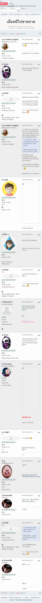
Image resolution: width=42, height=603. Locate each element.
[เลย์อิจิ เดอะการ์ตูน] (2, 207)
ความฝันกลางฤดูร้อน (11, 39)
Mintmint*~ (8, 302)
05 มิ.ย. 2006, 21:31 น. (27, 302)
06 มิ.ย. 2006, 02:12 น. (27, 560)
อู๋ (4, 461)
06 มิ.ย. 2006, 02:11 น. (27, 522)
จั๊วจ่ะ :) (6, 234)
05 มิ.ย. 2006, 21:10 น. (27, 234)
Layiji (6, 180)
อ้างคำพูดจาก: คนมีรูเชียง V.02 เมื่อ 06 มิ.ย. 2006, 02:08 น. (29, 529)
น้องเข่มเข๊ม (8, 495)
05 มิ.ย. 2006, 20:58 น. (27, 39)
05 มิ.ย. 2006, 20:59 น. (27, 64)
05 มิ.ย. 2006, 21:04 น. (27, 125)
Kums (6, 64)
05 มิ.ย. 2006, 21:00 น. (27, 93)
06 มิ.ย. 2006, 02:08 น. (27, 495)
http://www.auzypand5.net (29, 475)
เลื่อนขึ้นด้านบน (5, 593)
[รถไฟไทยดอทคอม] (2, 115)
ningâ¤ (6, 432)
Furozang (7, 364)
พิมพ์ (40, 34)
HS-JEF (6, 93)
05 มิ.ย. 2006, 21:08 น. (27, 179)
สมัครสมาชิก (32, 6)
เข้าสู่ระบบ (22, 6)
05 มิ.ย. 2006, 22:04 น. (27, 335)
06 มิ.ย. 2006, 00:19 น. (27, 461)
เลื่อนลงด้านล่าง (4, 34)
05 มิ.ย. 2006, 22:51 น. (27, 432)
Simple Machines (27, 600)
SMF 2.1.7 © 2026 (15, 600)
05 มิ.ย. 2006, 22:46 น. (27, 364)
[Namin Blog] (2, 329)
